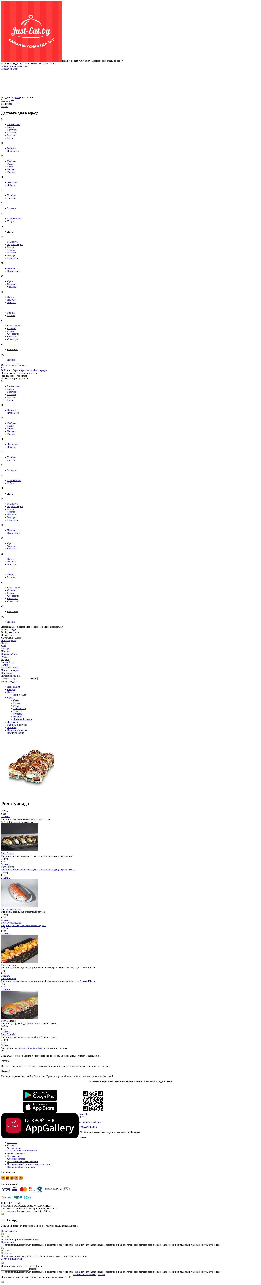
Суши (10, 697)
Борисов (11, 132)
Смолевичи (13, 334)
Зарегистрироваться (23, 370)
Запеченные (19, 708)
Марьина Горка (15, 244)
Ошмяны (11, 286)
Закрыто (22, 365)
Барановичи (13, 124)
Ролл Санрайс (8, 1020)
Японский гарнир (22, 719)
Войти (4, 370)
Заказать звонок (9, 69)
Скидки (11, 689)
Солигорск (12, 339)
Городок (11, 169)
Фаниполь (12, 349)
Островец (12, 284)
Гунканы (17, 714)
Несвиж (11, 268)
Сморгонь (12, 336)
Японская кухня (15, 733)
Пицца (10, 692)
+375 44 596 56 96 (88, 1127)
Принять (77, 1274)
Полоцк (11, 299)
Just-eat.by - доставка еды (14, 66)
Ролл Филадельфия (11, 909)
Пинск (10, 297)
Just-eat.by (84, 1114)
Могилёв (11, 252)
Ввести (33, 1268)
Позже (4, 1231)
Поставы (11, 302)
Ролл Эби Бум (8, 965)
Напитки (11, 727)
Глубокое (12, 161)
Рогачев (11, 315)
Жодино (11, 198)
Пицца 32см (19, 695)
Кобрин (11, 221)
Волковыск (13, 151)
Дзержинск (13, 182)
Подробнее (99, 1274)
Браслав (11, 135)
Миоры (11, 250)
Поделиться (7, 1242)
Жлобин (11, 195)
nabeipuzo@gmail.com (90, 1122)
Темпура (17, 711)
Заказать (5, 816)
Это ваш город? (9, 365)
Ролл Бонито (7, 853)
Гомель (10, 164)
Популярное (13, 686)
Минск (10, 247)
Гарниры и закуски (17, 724)
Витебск (11, 148)
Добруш (11, 185)
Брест (10, 138)
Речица (11, 312)
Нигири (17, 716)
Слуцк (10, 331)
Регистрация (40, 370)
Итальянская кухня (17, 730)
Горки (10, 166)
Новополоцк (13, 271)
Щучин (11, 359)
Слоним (11, 328)
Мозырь (11, 255)
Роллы (16, 703)
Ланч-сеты (12, 722)
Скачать (12, 1231)
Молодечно (13, 258)
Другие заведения (10, 675)
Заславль (11, 208)
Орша (10, 281)
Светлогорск (13, 325)
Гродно (11, 172)
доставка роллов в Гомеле (32, 1048)
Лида (10, 231)
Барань (10, 127)
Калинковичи (14, 218)
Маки (16, 705)
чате (17, 97)
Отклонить (87, 1274)
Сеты (16, 700)
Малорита (12, 241)
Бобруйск (12, 130)
